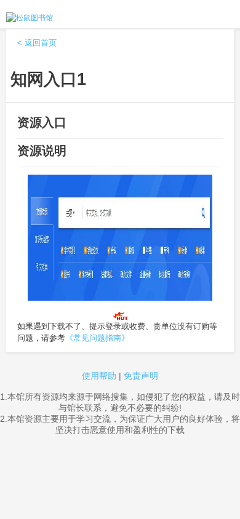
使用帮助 (99, 376)
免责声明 (141, 376)
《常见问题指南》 (97, 338)
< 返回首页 (37, 42)
